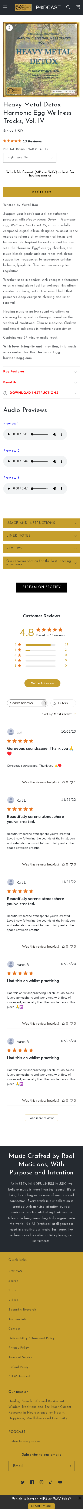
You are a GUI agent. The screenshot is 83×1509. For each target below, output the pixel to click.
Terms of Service (21, 1357)
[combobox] (59, 714)
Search (13, 1281)
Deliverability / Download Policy (31, 1338)
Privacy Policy (19, 1347)
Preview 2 (11, 451)
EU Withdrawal (19, 1376)
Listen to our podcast (25, 1441)
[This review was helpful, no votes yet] (63, 782)
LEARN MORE (41, 1506)
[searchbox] (23, 703)
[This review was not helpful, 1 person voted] (71, 782)
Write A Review (42, 683)
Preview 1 (11, 423)
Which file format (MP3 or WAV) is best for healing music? (40, 174)
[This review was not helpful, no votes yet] (71, 864)
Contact (14, 1328)
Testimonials (17, 1319)
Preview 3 (11, 478)
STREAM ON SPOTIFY (41, 587)
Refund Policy (19, 1367)
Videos (13, 1300)
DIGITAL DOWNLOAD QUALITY (26, 149)
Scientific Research (22, 1309)
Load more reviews (41, 1118)
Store (12, 1290)
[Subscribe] (69, 1466)
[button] (5, 7)
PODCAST (16, 1271)
